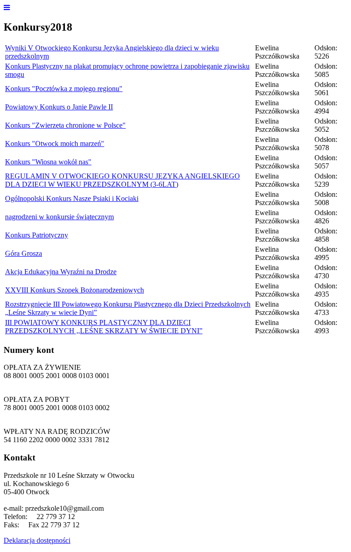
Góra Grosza (23, 253)
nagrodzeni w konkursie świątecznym (59, 217)
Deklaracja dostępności (37, 540)
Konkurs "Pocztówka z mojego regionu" (63, 88)
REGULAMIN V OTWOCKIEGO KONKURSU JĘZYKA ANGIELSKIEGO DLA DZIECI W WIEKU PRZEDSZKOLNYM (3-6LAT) (122, 180)
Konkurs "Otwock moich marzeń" (54, 143)
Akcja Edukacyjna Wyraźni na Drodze (61, 272)
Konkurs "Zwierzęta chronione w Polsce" (65, 125)
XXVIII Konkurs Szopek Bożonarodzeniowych (74, 290)
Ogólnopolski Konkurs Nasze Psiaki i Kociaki (71, 198)
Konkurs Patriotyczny (36, 235)
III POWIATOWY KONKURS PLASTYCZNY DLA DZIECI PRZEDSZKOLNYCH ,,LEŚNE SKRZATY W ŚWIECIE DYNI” (103, 327)
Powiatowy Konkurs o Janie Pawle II (59, 107)
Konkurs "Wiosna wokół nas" (48, 162)
